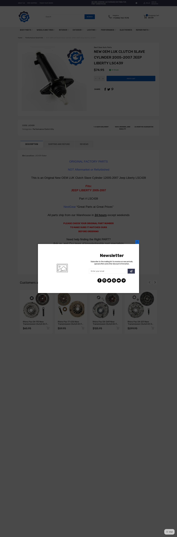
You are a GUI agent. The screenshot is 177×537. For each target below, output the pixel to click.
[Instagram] (104, 280)
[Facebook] (99, 280)
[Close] (137, 242)
